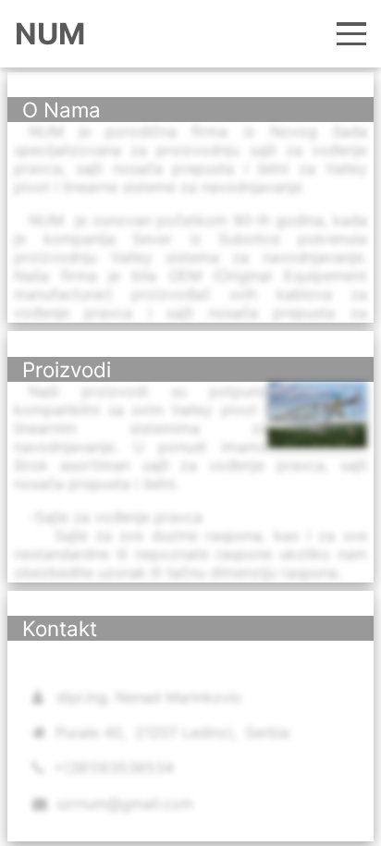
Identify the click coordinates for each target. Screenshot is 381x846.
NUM (50, 34)
